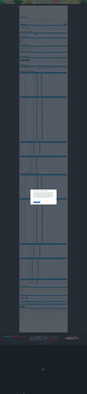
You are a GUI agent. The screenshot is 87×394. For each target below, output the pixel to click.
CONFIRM (37, 202)
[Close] (55, 190)
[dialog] (43, 197)
